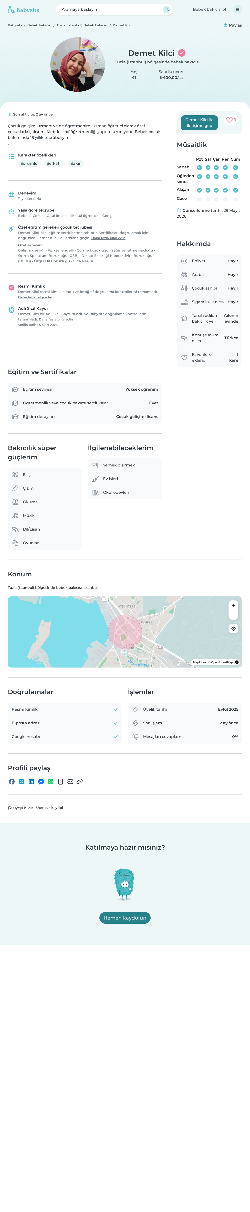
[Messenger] (41, 781)
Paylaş (235, 25)
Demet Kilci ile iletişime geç (199, 122)
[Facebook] (12, 781)
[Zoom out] (233, 615)
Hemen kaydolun (125, 918)
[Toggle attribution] (237, 662)
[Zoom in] (233, 605)
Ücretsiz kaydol (49, 807)
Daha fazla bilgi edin (108, 238)
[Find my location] (233, 628)
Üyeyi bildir (22, 808)
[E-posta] (70, 781)
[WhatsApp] (51, 781)
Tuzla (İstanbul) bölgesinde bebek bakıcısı (157, 62)
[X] (21, 781)
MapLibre (199, 662)
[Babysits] (23, 9)
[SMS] (60, 781)
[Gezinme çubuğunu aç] (237, 9)
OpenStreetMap (222, 662)
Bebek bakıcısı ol (209, 9)
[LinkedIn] (31, 781)
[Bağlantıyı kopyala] (79, 781)
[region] (125, 632)
